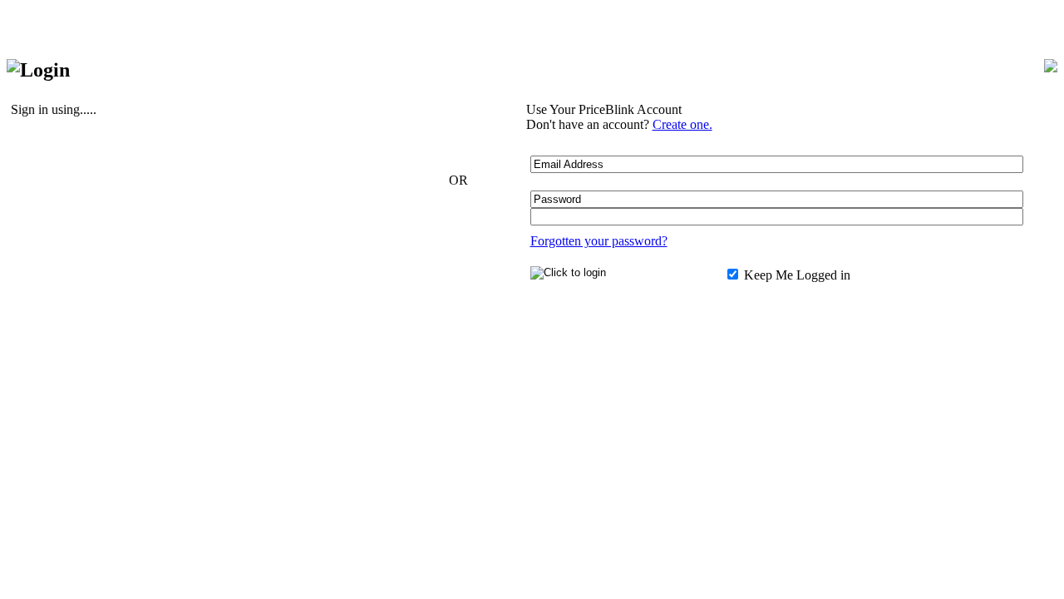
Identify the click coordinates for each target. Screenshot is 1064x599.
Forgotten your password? (598, 241)
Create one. (682, 124)
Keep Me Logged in (795, 275)
